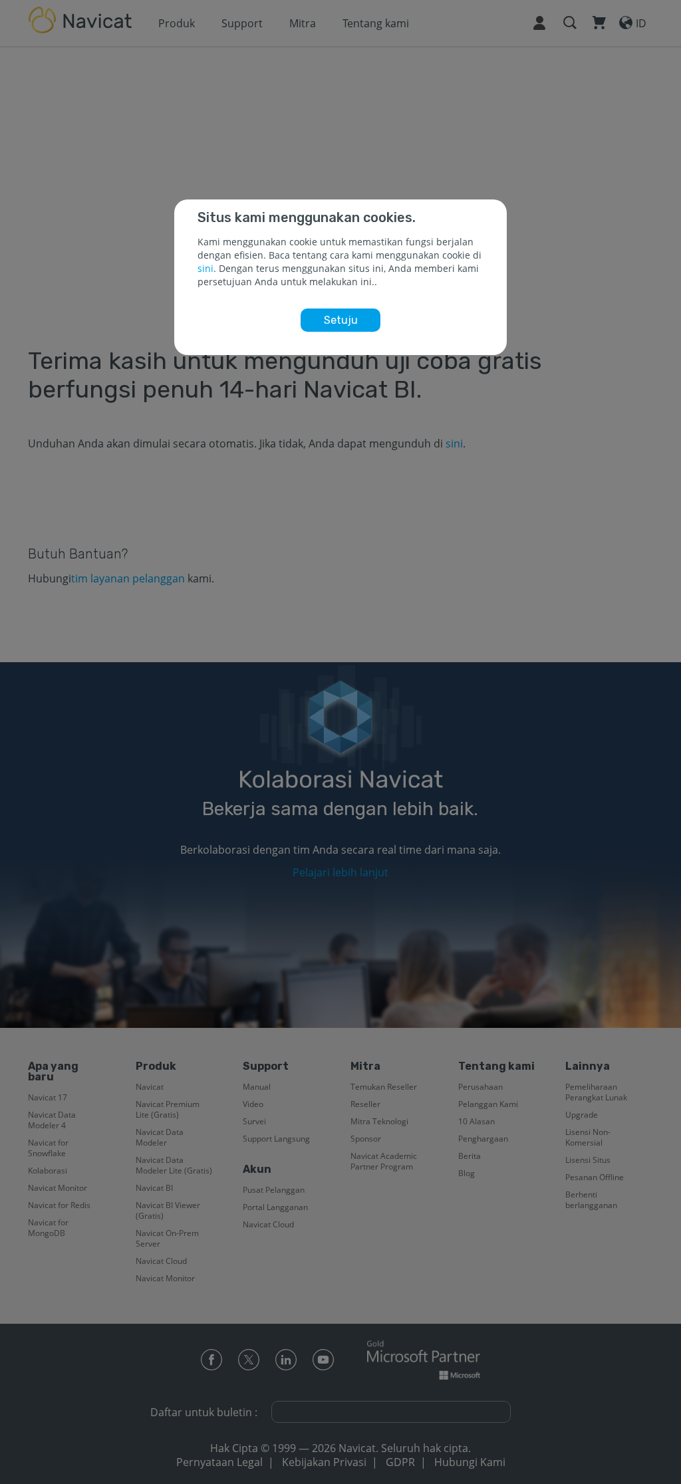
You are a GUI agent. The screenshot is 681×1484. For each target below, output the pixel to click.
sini (205, 268)
